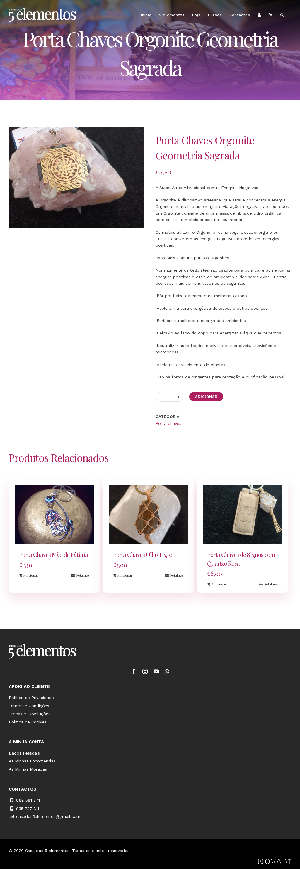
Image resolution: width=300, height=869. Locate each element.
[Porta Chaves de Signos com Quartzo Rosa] (242, 515)
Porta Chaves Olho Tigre (142, 554)
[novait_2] (274, 861)
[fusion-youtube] (156, 671)
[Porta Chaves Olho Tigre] (148, 515)
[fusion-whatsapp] (167, 671)
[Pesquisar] (282, 15)
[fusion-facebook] (134, 671)
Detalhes (82, 575)
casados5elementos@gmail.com (48, 816)
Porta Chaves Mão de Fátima (53, 554)
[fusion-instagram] (145, 671)
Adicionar (206, 397)
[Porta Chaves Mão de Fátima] (54, 515)
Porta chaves (168, 423)
